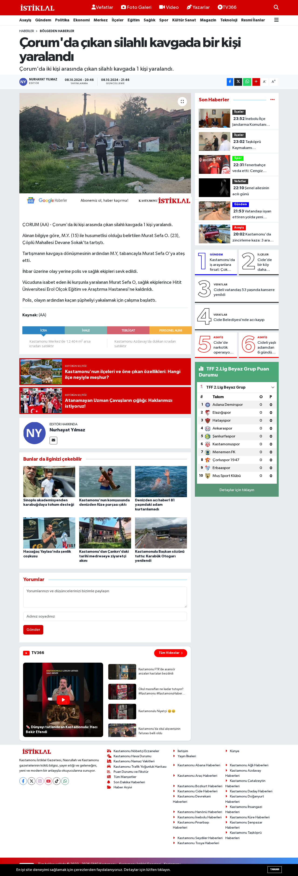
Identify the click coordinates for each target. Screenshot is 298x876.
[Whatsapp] (65, 781)
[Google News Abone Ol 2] (107, 200)
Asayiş (25, 20)
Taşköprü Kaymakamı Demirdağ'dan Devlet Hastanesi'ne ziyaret (251, 145)
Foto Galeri (139, 7)
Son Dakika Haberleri (129, 782)
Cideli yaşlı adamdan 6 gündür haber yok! (266, 348)
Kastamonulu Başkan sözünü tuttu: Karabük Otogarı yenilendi (159, 556)
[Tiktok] (57, 781)
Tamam (274, 869)
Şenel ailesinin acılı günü (250, 191)
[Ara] (276, 8)
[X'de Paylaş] (238, 82)
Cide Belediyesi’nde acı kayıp (238, 320)
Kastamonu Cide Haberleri (197, 791)
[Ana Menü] (276, 20)
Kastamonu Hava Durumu (132, 756)
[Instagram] (40, 781)
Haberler (26, 31)
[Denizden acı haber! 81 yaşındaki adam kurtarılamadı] (161, 481)
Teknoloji (228, 20)
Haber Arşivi (123, 787)
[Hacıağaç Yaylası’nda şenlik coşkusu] (49, 533)
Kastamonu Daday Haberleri (251, 791)
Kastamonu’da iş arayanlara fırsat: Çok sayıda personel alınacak (222, 265)
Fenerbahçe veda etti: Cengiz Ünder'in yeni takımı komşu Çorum (249, 168)
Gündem (43, 20)
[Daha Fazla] (256, 82)
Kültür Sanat (184, 20)
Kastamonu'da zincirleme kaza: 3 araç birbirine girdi (252, 237)
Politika (62, 20)
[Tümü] (272, 100)
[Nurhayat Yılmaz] (34, 433)
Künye (234, 751)
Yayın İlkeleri (187, 756)
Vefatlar (104, 7)
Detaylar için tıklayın (237, 490)
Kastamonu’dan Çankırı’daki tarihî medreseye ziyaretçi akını (104, 556)
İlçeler (118, 20)
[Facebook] (23, 781)
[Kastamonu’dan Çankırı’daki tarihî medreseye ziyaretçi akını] (105, 533)
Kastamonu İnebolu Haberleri (200, 817)
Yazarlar (201, 7)
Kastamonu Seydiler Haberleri (200, 838)
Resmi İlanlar (253, 20)
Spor (163, 20)
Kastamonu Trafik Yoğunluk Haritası (140, 766)
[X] (31, 781)
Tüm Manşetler (125, 777)
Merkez (101, 20)
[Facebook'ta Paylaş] (230, 82)
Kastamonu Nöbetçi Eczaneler (136, 751)
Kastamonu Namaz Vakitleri (134, 761)
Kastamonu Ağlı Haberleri (249, 765)
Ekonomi (81, 20)
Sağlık (149, 20)
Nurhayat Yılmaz (67, 430)
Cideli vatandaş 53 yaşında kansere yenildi (244, 292)
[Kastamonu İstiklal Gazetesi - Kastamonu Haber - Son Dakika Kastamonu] (36, 8)
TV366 (230, 7)
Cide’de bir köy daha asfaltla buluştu (264, 265)
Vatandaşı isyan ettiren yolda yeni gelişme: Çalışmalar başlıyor (251, 214)
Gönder (33, 630)
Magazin (208, 20)
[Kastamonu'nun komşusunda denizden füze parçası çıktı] (105, 481)
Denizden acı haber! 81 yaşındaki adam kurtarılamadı (155, 504)
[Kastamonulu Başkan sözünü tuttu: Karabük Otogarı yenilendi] (161, 533)
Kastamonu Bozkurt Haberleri (200, 786)
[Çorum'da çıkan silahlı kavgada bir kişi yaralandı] (105, 143)
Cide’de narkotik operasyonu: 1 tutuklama (224, 348)
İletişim (183, 751)
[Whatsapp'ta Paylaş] (247, 82)
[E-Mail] (53, 440)
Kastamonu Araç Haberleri (197, 775)
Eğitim (134, 20)
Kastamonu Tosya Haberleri (198, 843)
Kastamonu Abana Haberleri (199, 765)
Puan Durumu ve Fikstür (131, 772)
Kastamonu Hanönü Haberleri (200, 812)
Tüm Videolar (169, 653)
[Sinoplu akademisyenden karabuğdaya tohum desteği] (49, 481)
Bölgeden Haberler (57, 31)
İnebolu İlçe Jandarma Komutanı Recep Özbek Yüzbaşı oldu (251, 122)
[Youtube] (48, 781)
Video (172, 7)
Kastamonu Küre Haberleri (250, 817)
